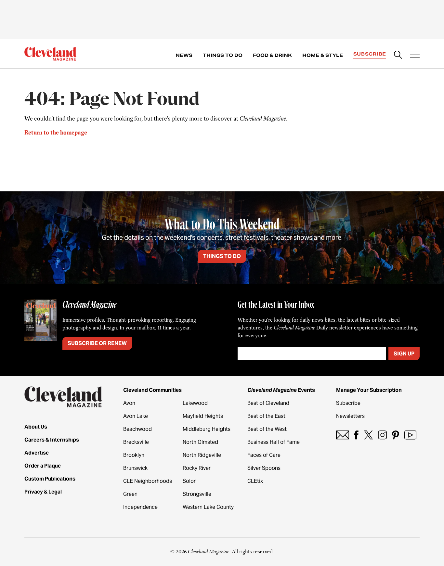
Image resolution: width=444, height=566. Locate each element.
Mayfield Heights (203, 416)
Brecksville (136, 442)
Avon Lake (135, 416)
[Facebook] (356, 435)
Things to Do (222, 55)
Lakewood (195, 403)
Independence (140, 507)
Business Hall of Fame (273, 442)
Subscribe (369, 54)
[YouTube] (410, 435)
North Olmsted (200, 442)
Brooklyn (133, 455)
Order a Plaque (42, 465)
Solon (190, 481)
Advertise (36, 452)
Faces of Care (264, 455)
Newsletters (350, 416)
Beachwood (137, 429)
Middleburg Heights (206, 429)
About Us (35, 426)
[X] (368, 435)
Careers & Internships (51, 439)
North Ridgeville (202, 455)
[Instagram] (382, 435)
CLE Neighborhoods (147, 481)
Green (130, 494)
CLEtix (255, 481)
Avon (129, 403)
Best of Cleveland (268, 403)
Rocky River (197, 468)
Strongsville (197, 494)
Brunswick (135, 468)
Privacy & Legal (43, 491)
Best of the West (267, 429)
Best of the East (266, 416)
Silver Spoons (264, 468)
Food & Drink (272, 55)
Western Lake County (208, 507)
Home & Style (322, 55)
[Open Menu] (415, 55)
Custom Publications (49, 478)
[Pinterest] (395, 435)
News (184, 55)
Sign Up (404, 353)
